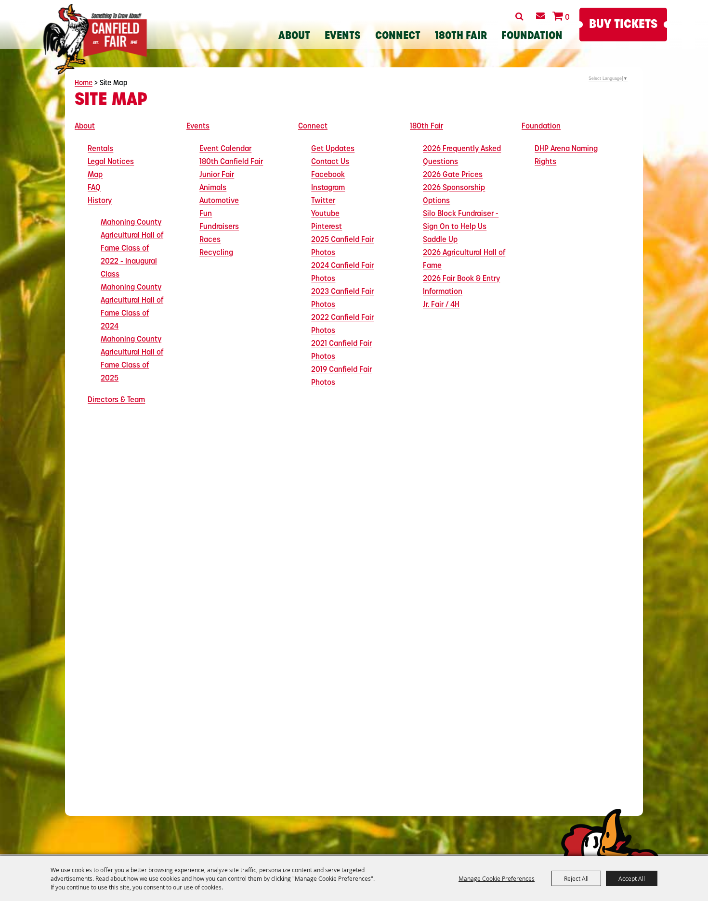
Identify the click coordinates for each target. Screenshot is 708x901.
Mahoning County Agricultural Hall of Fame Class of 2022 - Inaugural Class (132, 249)
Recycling (216, 253)
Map (95, 175)
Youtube (325, 214)
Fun (205, 214)
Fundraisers (219, 227)
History (100, 201)
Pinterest (326, 227)
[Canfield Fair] (95, 39)
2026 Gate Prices (453, 175)
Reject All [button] (576, 878)
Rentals (100, 149)
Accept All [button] (631, 878)
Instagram (328, 188)
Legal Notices (111, 162)
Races (210, 240)
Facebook (328, 175)
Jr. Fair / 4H (441, 305)
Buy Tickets (623, 25)
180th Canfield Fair (231, 162)
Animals (212, 188)
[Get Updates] (540, 16)
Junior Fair (216, 175)
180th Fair (461, 36)
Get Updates (332, 149)
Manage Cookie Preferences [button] (497, 878)
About (294, 36)
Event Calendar (225, 149)
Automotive (219, 201)
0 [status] (567, 18)
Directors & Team (116, 400)
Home (83, 83)
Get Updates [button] (540, 16)
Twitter (323, 201)
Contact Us (330, 162)
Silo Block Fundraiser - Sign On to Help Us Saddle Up (460, 227)
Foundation (532, 36)
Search (519, 16)
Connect (397, 36)
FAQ (94, 188)
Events (343, 36)
